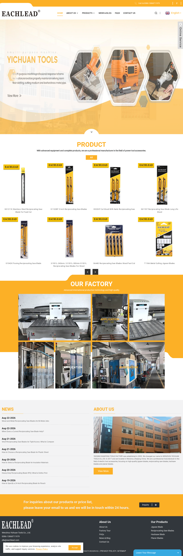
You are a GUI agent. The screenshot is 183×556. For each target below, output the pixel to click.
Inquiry (145, 504)
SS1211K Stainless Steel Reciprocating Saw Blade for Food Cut (23, 210)
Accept (75, 548)
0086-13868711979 (11, 536)
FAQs (117, 13)
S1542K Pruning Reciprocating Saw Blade (23, 263)
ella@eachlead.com (10, 540)
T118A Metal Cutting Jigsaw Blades (159, 263)
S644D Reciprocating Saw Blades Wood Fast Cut (114, 263)
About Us (71, 13)
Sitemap (121, 551)
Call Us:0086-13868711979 (149, 3)
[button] (157, 13)
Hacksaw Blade (158, 534)
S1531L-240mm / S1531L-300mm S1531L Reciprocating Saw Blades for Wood (69, 264)
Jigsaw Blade (157, 527)
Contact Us (129, 13)
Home (60, 13)
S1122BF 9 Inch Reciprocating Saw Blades (69, 209)
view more (103, 471)
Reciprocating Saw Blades (162, 530)
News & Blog (105, 13)
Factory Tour (105, 530)
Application (54, 319)
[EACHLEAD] (21, 13)
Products (87, 13)
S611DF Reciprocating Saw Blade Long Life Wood (159, 210)
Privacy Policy (108, 551)
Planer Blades (157, 538)
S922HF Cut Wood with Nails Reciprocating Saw (114, 209)
